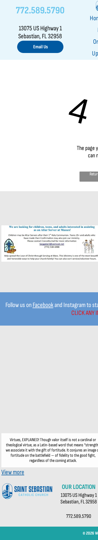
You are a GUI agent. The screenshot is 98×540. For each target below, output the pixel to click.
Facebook (43, 305)
